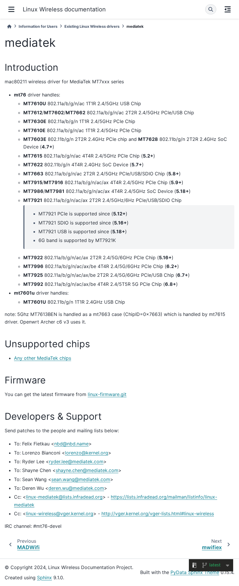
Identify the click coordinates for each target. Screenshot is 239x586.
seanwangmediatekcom (80, 479)
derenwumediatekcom (76, 488)
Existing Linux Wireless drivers (91, 26)
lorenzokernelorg (86, 453)
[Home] (9, 26)
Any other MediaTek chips (42, 358)
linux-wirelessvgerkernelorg (59, 513)
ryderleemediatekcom (76, 461)
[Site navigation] (11, 9)
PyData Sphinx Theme (195, 572)
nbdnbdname (71, 444)
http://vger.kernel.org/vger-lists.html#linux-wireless (157, 513)
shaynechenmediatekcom (87, 470)
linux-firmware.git (107, 394)
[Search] (210, 9)
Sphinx (44, 577)
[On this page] (227, 9)
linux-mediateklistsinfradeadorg (64, 497)
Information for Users (38, 26)
